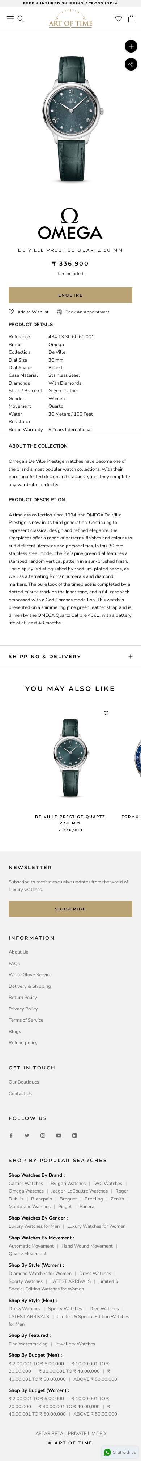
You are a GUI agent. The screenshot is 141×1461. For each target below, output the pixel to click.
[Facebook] (11, 1135)
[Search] (20, 18)
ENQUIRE (70, 295)
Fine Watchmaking (28, 1344)
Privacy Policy (23, 1009)
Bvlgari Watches (68, 1183)
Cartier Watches (26, 1183)
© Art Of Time (70, 1443)
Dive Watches (104, 1309)
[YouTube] (58, 1135)
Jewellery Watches (75, 1344)
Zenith (117, 1199)
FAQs (14, 963)
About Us (18, 952)
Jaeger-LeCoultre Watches (79, 1191)
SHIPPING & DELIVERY (45, 656)
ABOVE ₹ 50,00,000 (95, 1379)
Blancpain (41, 1199)
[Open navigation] (10, 18)
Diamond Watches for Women (40, 1273)
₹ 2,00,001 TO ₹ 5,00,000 (36, 1364)
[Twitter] (27, 1135)
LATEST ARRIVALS (70, 1281)
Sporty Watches (26, 1281)
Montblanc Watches (30, 1206)
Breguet (68, 1199)
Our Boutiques (24, 1082)
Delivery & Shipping (30, 986)
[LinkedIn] (74, 1135)
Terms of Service (26, 1020)
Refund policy (23, 1043)
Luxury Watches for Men (34, 1226)
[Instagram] (42, 1135)
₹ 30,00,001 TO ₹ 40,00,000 (69, 1371)
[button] (28, 312)
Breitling (94, 1199)
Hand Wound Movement (87, 1246)
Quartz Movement (28, 1253)
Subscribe (70, 909)
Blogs (15, 1031)
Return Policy (23, 997)
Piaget (65, 1206)
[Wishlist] (118, 18)
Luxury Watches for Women (96, 1226)
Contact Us (20, 1093)
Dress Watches (95, 1273)
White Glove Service (30, 975)
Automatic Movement (31, 1246)
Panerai (87, 1206)
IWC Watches (107, 1183)
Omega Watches (26, 1191)
